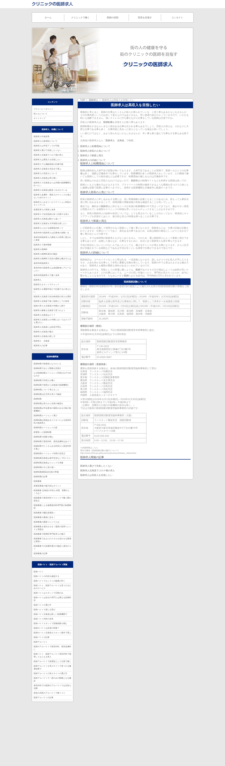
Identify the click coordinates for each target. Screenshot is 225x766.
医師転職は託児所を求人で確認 (47, 394)
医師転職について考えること (46, 389)
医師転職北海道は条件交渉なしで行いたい (52, 458)
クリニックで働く (80, 17)
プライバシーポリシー (43, 109)
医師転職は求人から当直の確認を (48, 403)
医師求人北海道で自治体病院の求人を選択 (52, 296)
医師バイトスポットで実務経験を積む (50, 623)
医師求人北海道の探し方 (44, 336)
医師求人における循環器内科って (48, 228)
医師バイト (38, 571)
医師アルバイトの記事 (43, 697)
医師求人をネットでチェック (46, 284)
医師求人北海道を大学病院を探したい (50, 223)
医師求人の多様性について (45, 141)
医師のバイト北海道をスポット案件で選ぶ (52, 633)
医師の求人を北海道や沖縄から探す (49, 306)
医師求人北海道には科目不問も (47, 327)
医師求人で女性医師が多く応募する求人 (51, 214)
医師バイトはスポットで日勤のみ (48, 593)
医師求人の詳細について (93, 160)
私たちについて (40, 114)
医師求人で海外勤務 (42, 245)
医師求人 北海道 (115, 140)
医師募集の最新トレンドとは (46, 522)
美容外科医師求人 (41, 263)
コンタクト (177, 17)
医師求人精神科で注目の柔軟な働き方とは (52, 258)
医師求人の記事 (40, 345)
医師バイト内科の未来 (43, 619)
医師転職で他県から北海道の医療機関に (51, 385)
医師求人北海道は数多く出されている (50, 190)
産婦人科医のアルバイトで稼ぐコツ (49, 693)
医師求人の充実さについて (45, 173)
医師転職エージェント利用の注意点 (49, 453)
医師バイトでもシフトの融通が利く (49, 581)
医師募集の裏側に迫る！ (44, 517)
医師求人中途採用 (41, 136)
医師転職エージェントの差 (45, 427)
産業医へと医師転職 (42, 432)
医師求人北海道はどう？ (44, 315)
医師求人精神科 (40, 249)
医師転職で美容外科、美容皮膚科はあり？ (52, 441)
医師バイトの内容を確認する (46, 576)
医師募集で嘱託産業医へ (44, 513)
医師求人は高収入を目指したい (96, 475)
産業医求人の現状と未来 (44, 209)
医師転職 (107, 122)
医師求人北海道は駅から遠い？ (47, 219)
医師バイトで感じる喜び (44, 609)
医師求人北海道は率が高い (45, 178)
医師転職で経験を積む (43, 437)
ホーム (48, 17)
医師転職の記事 (40, 476)
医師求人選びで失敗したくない (96, 466)
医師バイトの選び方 (42, 605)
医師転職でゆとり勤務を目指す (47, 368)
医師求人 (93, 100)
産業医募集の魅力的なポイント (47, 486)
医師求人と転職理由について (95, 146)
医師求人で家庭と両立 (91, 155)
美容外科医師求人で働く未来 (46, 275)
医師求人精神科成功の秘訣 (45, 254)
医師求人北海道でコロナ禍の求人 (97, 470)
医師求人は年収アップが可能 (46, 146)
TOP (82, 100)
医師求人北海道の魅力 (43, 332)
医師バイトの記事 (41, 637)
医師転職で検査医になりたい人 (47, 364)
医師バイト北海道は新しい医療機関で (50, 614)
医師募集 (38, 481)
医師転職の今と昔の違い (44, 467)
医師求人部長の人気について (95, 151)
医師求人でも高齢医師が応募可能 (48, 164)
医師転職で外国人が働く (44, 380)
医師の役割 (112, 17)
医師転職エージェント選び (45, 415)
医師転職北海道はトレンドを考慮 (48, 463)
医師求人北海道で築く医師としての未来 (51, 301)
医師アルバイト (144, 269)
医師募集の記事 (40, 553)
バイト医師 (123, 275)
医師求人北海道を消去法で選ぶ (47, 169)
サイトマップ (39, 118)
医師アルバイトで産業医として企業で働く (52, 661)
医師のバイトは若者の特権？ (46, 628)
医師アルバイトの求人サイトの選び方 (50, 673)
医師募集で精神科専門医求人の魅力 (49, 534)
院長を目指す (145, 17)
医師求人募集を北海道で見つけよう (49, 310)
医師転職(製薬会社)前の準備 (46, 472)
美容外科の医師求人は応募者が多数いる (51, 233)
